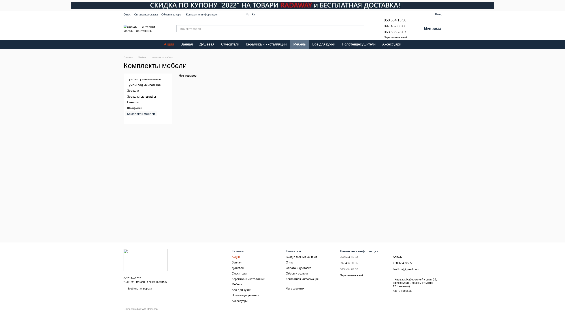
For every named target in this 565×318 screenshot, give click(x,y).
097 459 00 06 (395, 26)
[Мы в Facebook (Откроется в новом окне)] (224, 14)
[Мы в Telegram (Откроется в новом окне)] (234, 14)
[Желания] (416, 14)
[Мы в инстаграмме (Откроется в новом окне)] (229, 14)
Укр (248, 14)
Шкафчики (134, 108)
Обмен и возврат (172, 14)
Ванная (187, 44)
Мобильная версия (140, 288)
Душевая (207, 44)
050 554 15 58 (395, 20)
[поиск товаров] (360, 28)
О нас (127, 14)
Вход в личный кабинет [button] (301, 257)
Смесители (230, 44)
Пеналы (133, 102)
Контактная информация (202, 14)
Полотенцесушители (359, 44)
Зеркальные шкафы (141, 96)
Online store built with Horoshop (141, 309)
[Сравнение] (424, 14)
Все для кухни (323, 44)
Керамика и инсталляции (266, 44)
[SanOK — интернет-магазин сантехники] (146, 259)
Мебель (299, 44)
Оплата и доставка (146, 14)
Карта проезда (402, 290)
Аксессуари (391, 44)
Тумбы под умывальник (144, 85)
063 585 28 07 (395, 32)
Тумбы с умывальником (144, 79)
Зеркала (133, 91)
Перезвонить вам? (395, 37)
